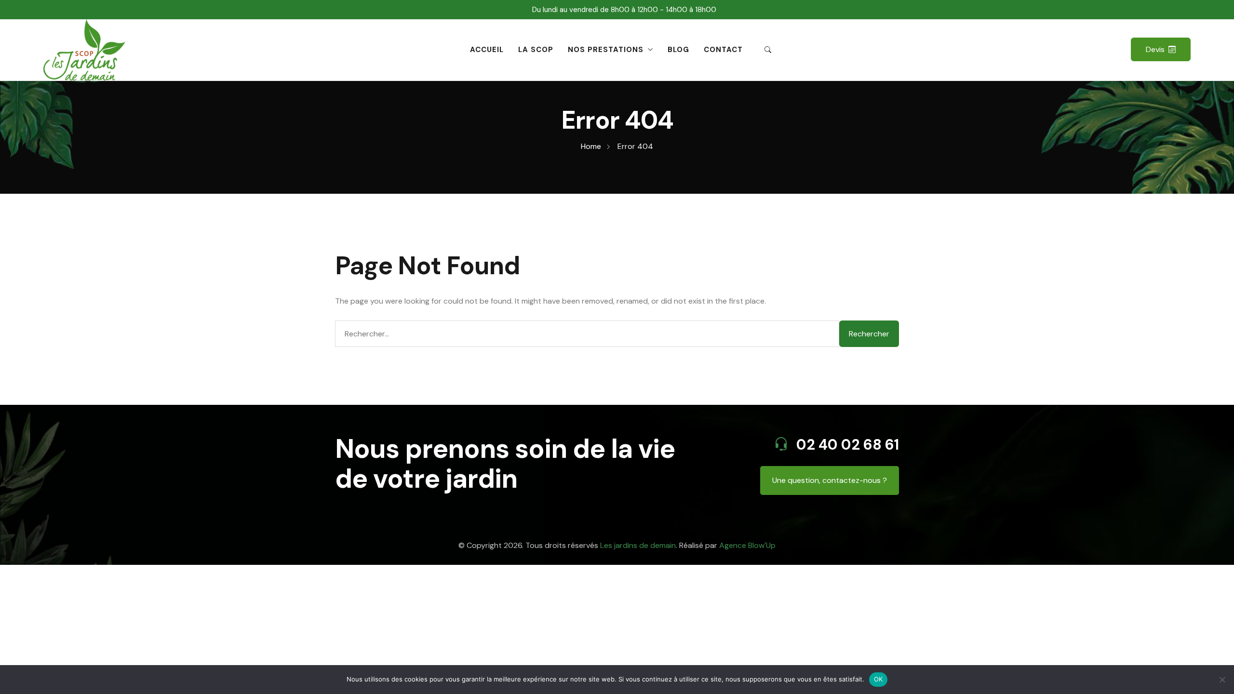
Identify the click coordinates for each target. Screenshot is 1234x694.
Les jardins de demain (638, 545)
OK (878, 679)
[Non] (1222, 679)
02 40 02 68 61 (846, 444)
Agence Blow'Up (747, 545)
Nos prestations (606, 49)
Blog (678, 49)
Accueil (487, 49)
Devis (1155, 49)
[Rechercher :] (587, 333)
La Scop (535, 49)
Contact (723, 49)
